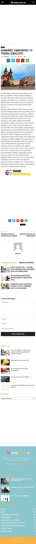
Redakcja (6, 56)
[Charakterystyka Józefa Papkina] (5, 490)
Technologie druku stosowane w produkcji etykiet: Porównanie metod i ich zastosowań (21, 286)
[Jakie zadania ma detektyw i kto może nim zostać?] (5, 481)
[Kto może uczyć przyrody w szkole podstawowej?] (5, 371)
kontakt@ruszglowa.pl (24, 464)
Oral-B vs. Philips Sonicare (20, 496)
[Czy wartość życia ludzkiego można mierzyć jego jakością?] (5, 387)
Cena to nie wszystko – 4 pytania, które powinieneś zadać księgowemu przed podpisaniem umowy (22, 269)
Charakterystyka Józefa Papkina (22, 487)
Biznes (2, 47)
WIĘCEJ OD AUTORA (26, 263)
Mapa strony (18, 539)
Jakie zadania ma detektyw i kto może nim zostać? (21, 479)
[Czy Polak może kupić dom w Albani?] (5, 379)
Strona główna (4, 44)
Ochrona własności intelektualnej (12, 523)
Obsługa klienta (6, 531)
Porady (3, 509)
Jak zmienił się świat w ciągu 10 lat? (20, 360)
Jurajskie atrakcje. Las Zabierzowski (27, 235)
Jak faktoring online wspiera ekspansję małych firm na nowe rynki (21, 278)
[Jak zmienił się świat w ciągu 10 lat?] (5, 362)
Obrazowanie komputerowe (10, 515)
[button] (33, 2)
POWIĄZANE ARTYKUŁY (9, 263)
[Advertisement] (18, 24)
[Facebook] (15, 468)
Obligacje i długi (6, 528)
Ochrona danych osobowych (10, 520)
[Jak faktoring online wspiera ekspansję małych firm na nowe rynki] (5, 278)
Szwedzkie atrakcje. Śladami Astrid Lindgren (9, 235)
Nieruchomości (5, 517)
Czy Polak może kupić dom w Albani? (20, 377)
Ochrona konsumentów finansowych (13, 526)
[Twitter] (20, 468)
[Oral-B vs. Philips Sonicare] (5, 498)
